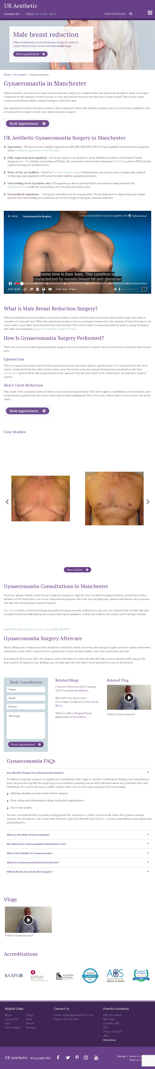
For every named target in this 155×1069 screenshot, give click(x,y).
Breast (30, 1023)
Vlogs (29, 1015)
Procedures (21, 74)
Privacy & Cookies (138, 1056)
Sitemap (31, 1027)
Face (7, 1023)
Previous (7, 502)
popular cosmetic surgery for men (56, 329)
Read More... (82, 690)
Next (148, 502)
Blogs (8, 1015)
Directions (109, 1040)
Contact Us (11, 14)
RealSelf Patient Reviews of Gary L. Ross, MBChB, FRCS (37, 629)
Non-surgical (13, 1027)
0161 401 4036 (45, 14)
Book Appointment (28, 54)
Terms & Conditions (139, 1059)
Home (7, 74)
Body (29, 1019)
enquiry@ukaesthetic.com (77, 1015)
